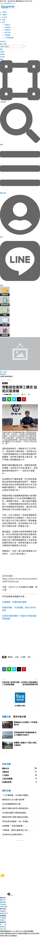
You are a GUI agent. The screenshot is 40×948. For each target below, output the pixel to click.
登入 (4, 41)
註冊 (1, 41)
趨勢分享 (9, 380)
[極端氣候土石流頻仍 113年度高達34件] (7, 724)
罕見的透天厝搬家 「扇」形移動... (15, 821)
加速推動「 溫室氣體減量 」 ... (14, 825)
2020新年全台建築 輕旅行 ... (13, 834)
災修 (29, 657)
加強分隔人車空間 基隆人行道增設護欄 (11, 683)
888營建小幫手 (8, 394)
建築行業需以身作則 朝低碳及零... (15, 808)
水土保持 (23, 657)
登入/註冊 (3, 44)
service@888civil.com (7, 3)
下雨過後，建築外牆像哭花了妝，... (16, 830)
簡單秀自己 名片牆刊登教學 (13, 799)
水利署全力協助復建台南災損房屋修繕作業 (29, 683)
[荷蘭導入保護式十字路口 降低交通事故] (7, 745)
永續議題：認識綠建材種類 (14, 601)
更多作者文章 (19, 716)
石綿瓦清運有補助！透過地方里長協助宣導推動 (19, 617)
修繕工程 (10, 657)
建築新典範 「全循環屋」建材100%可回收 (19, 609)
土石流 (16, 657)
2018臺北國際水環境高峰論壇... (14, 812)
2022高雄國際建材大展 (11, 804)
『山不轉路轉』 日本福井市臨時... (15, 795)
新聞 (3, 380)
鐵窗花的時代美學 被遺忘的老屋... (15, 817)
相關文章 (6, 716)
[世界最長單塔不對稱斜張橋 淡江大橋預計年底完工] (7, 735)
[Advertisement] (20, 638)
